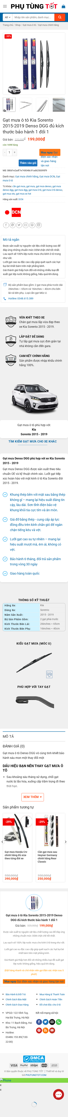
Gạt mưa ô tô (29, 25)
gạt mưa (30, 186)
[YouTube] (52, 1030)
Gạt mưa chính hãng (48, 25)
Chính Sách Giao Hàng (17, 1004)
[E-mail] (52, 1022)
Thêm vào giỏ (28, 163)
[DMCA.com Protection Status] (34, 1058)
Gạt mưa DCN (47, 176)
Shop (17, 25)
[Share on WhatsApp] (13, 225)
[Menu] (5, 6)
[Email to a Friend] (26, 225)
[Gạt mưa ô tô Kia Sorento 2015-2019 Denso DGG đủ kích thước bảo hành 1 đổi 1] (34, 63)
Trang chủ (8, 25)
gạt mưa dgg (21, 190)
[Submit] (59, 17)
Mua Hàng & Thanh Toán (52, 994)
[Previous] (8, 63)
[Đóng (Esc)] (3, 1095)
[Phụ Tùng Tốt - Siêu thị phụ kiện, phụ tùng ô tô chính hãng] (34, 6)
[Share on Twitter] (19, 225)
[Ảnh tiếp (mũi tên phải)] (14, 1110)
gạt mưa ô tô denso (52, 190)
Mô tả (8, 736)
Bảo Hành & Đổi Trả (16, 994)
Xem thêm (31, 797)
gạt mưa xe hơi (23, 193)
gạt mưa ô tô (34, 190)
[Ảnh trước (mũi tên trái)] (3, 1110)
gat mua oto (9, 193)
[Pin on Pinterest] (32, 225)
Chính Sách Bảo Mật (16, 999)
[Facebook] (6, 225)
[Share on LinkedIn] (39, 225)
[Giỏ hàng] (63, 6)
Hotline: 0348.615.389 (20, 298)
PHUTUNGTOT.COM (36, 1075)
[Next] (59, 63)
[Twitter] (46, 1022)
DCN (20, 199)
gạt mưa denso (43, 186)
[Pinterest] (39, 1030)
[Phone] (59, 1022)
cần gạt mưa (18, 186)
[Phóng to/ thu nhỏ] (14, 1095)
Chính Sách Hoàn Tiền (51, 999)
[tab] (34, 736)
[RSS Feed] (46, 1030)
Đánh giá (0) (14, 746)
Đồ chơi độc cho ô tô (50, 1004)
